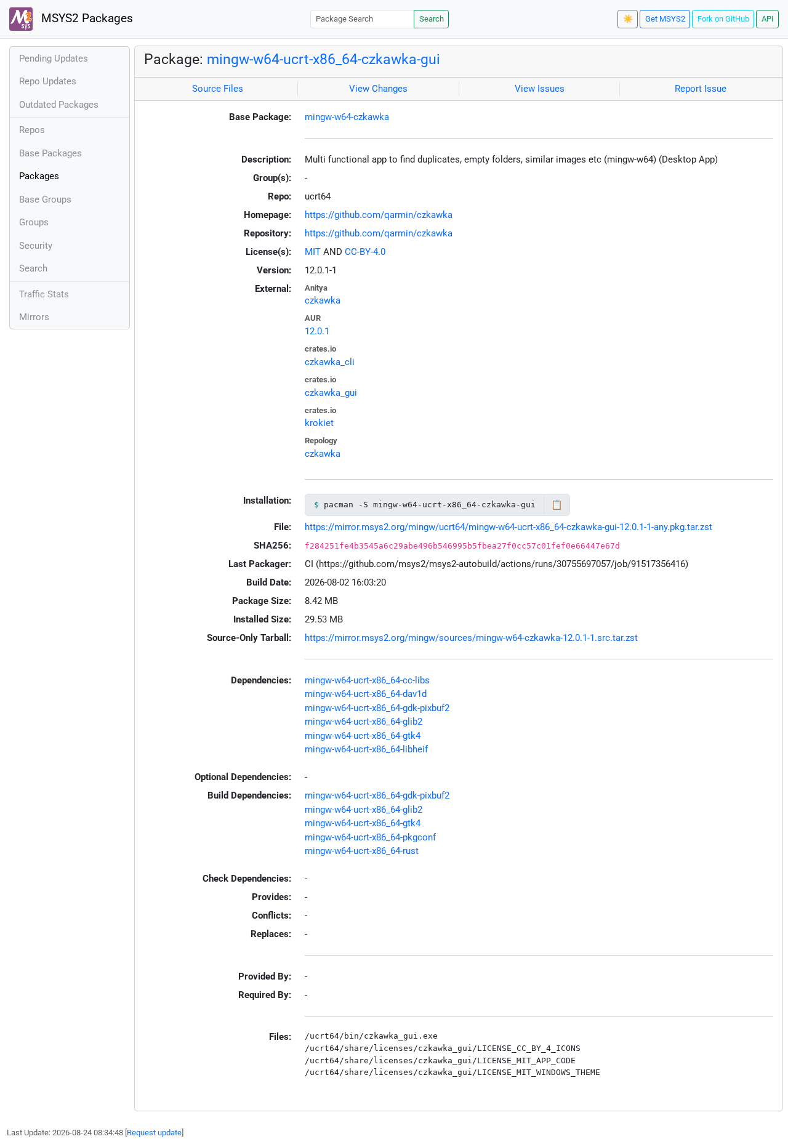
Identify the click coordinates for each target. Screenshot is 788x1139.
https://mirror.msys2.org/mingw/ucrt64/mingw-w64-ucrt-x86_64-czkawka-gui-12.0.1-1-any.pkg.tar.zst (508, 527)
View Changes (378, 88)
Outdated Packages (58, 104)
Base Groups (45, 199)
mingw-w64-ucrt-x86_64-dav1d (366, 693)
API (768, 18)
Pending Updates (53, 58)
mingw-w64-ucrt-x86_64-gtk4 (362, 735)
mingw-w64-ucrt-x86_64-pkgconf (370, 837)
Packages (39, 176)
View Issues (540, 88)
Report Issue (700, 88)
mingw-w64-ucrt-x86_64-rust (362, 850)
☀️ (628, 18)
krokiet (319, 423)
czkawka (322, 300)
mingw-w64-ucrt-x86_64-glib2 (363, 721)
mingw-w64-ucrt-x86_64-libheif (366, 749)
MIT (313, 251)
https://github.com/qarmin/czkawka (378, 214)
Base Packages (50, 153)
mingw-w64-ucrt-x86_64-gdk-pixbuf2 (377, 708)
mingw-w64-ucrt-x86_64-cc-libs (367, 680)
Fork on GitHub (723, 18)
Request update (154, 1132)
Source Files (217, 88)
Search (431, 18)
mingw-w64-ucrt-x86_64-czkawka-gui (323, 59)
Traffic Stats (44, 294)
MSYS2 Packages (85, 18)
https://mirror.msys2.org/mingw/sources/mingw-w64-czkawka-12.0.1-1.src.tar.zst (471, 637)
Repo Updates (47, 81)
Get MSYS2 (665, 18)
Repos (32, 129)
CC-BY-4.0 (365, 251)
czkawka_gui (331, 392)
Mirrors (34, 317)
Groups (34, 222)
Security (35, 245)
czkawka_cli (330, 362)
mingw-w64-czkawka (347, 117)
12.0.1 (317, 331)
